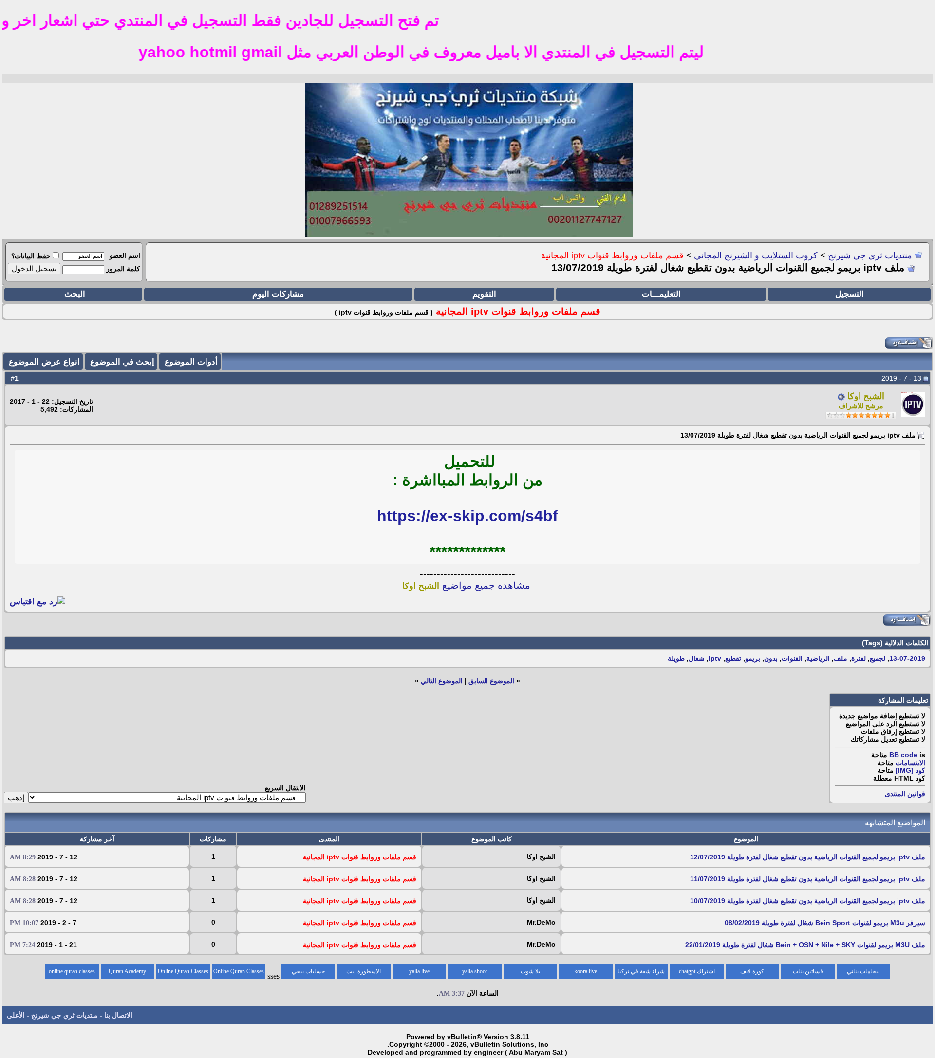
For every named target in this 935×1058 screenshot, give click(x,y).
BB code (903, 755)
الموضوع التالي (442, 681)
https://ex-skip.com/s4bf (467, 516)
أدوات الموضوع (191, 361)
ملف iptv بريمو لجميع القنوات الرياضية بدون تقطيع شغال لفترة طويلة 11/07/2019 (807, 879)
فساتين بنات (808, 971)
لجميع (877, 658)
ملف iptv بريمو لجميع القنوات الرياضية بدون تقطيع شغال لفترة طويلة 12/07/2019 (807, 857)
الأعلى (16, 1015)
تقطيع (733, 658)
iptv (715, 658)
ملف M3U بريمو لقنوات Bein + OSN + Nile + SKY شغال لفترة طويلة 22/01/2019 (805, 945)
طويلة (676, 658)
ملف (840, 658)
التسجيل (849, 294)
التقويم (484, 294)
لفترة (858, 658)
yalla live (419, 971)
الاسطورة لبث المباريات (363, 973)
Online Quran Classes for (238, 973)
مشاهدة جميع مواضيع (466, 585)
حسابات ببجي (308, 971)
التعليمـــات (661, 294)
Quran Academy (127, 971)
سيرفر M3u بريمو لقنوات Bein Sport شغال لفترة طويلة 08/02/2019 (825, 923)
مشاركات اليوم (278, 294)
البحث (74, 294)
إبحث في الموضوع (122, 361)
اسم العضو (125, 255)
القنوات (792, 658)
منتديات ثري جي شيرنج (870, 255)
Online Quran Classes (183, 971)
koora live (585, 971)
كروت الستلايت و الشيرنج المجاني (756, 255)
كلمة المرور (123, 269)
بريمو (752, 658)
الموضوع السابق (491, 681)
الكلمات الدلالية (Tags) (895, 643)
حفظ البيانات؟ (31, 256)
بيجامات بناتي (863, 971)
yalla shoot (474, 971)
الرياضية (818, 658)
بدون (771, 658)
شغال (697, 658)
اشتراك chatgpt (697, 971)
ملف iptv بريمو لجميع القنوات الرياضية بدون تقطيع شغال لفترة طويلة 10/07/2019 (807, 901)
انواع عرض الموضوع (44, 361)
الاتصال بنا (118, 1015)
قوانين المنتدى (905, 794)
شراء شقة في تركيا (641, 971)
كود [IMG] (910, 770)
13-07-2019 (907, 658)
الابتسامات (910, 762)
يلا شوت (530, 971)
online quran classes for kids (72, 973)
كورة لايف (752, 971)
